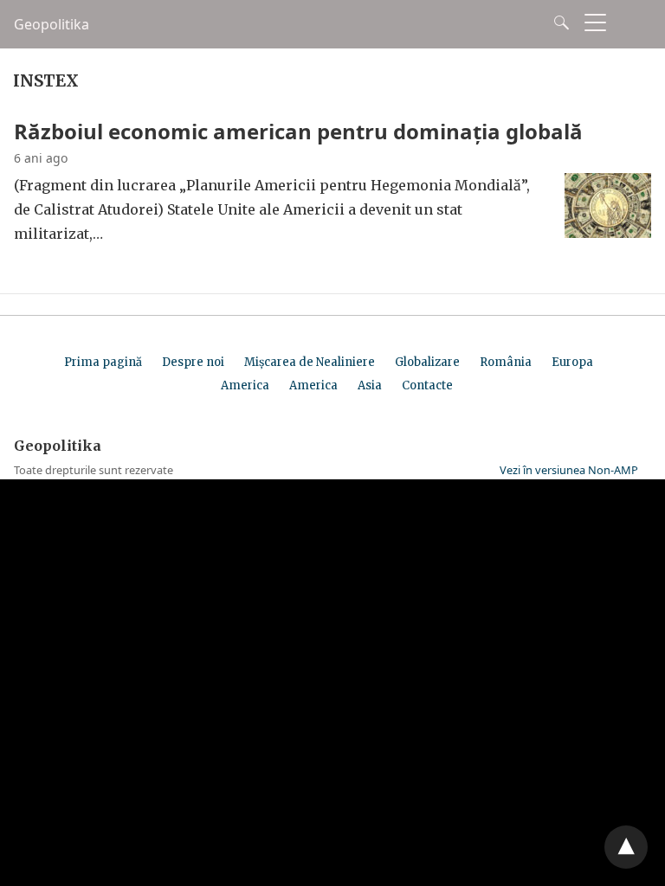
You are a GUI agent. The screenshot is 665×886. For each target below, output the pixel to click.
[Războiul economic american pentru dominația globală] (608, 232)
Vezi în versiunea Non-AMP (569, 470)
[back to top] (626, 847)
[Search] (557, 22)
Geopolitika (51, 24)
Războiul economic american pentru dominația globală (298, 131)
